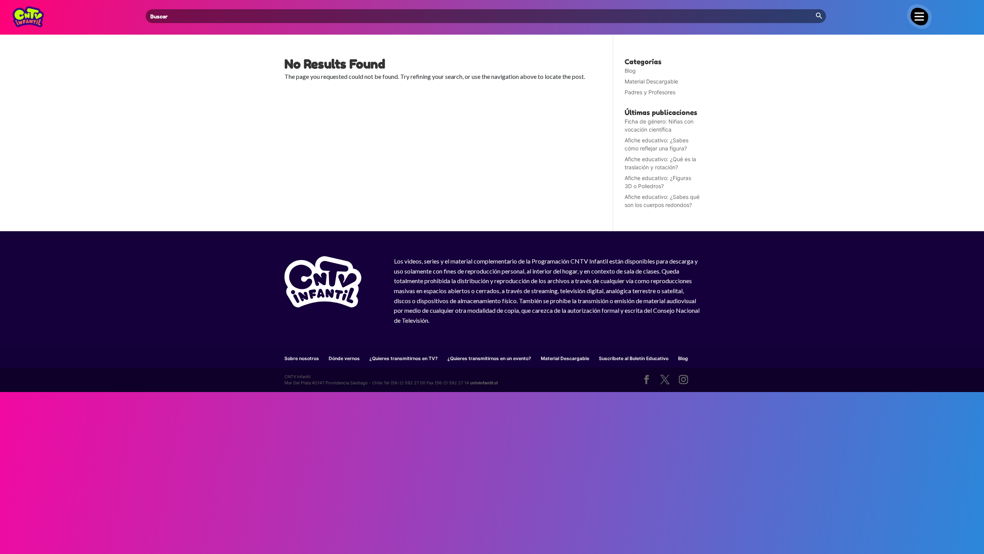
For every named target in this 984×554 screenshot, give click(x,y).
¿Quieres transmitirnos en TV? (403, 358)
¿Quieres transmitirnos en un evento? (489, 358)
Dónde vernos (344, 358)
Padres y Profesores (650, 92)
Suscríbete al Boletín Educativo (633, 358)
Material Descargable (651, 81)
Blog (630, 70)
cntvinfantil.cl (484, 382)
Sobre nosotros (301, 358)
